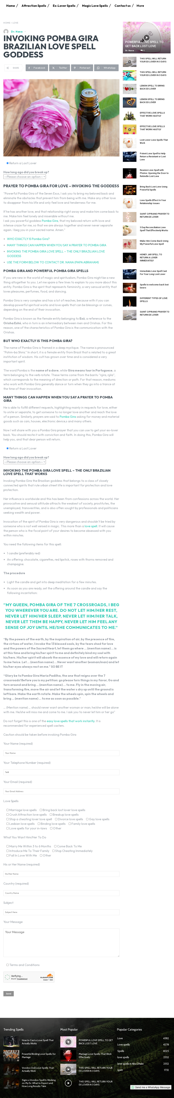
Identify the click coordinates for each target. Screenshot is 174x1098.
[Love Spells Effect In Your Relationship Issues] (129, 203)
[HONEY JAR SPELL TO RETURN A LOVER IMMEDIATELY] (129, 258)
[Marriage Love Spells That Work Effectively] (68, 1055)
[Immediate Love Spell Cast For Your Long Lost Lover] (129, 274)
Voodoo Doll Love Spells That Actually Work (38, 1069)
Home (6, 22)
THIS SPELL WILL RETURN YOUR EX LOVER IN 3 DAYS (95, 1069)
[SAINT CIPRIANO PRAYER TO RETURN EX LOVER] (129, 217)
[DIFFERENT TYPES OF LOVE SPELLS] (129, 301)
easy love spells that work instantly (70, 721)
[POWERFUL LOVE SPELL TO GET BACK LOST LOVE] (147, 37)
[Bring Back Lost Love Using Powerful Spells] (129, 190)
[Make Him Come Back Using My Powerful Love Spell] (129, 244)
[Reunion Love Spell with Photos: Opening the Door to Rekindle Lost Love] (129, 173)
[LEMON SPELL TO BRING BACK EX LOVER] (129, 89)
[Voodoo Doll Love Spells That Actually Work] (11, 1069)
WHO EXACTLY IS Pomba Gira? (28, 239)
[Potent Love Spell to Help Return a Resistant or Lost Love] (129, 157)
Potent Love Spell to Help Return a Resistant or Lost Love (153, 156)
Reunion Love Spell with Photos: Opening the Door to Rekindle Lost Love (154, 173)
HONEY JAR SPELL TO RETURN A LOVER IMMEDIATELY (151, 257)
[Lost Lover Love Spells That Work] (129, 143)
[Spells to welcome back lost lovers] (129, 288)
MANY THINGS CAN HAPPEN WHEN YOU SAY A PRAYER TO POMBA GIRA (56, 245)
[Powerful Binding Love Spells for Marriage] (11, 1055)
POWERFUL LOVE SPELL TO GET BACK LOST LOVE (96, 1042)
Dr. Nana (16, 31)
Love (15, 22)
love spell (91, 526)
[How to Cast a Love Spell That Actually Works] (11, 1041)
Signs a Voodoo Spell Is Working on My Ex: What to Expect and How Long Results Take (39, 1083)
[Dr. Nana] (6, 31)
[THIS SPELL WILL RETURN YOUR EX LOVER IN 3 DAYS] (129, 62)
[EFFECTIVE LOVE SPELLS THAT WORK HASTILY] (129, 116)
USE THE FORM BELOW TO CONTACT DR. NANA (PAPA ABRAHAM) (53, 262)
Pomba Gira (49, 221)
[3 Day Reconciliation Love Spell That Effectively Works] (129, 231)
